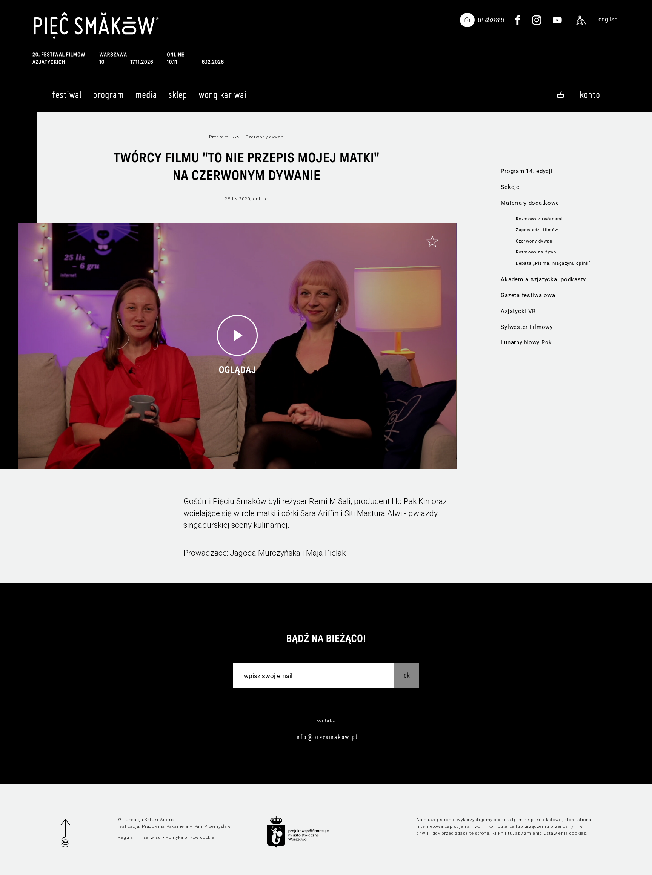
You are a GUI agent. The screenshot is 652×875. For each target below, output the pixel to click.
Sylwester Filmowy (527, 327)
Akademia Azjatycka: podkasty (543, 279)
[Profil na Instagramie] (537, 20)
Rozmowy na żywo (536, 252)
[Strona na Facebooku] (517, 20)
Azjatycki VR (518, 311)
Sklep (177, 94)
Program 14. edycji (526, 171)
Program (108, 94)
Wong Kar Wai (222, 94)
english (608, 19)
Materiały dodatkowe (530, 203)
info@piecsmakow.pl (325, 737)
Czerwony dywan (534, 241)
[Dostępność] (581, 20)
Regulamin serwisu (139, 837)
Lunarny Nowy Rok (526, 342)
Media (146, 94)
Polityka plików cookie (190, 837)
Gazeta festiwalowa (528, 295)
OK (407, 675)
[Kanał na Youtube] (557, 20)
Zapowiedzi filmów (537, 229)
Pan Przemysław (212, 826)
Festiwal (67, 94)
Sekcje (510, 187)
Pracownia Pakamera (165, 826)
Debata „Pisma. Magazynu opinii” (553, 263)
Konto (590, 94)
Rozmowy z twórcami (539, 218)
